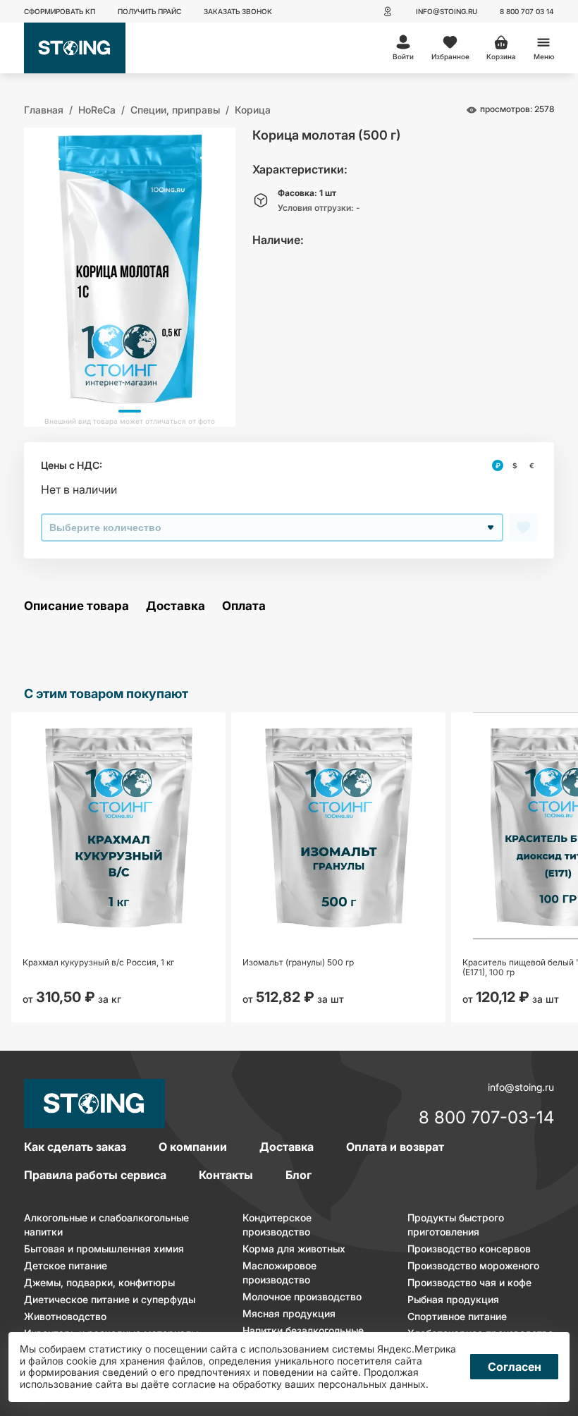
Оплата (244, 606)
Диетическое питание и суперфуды (109, 1299)
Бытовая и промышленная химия (104, 1249)
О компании (193, 1147)
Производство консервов (469, 1249)
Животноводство (65, 1316)
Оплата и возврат (395, 1147)
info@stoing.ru (446, 11)
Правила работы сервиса (95, 1175)
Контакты (226, 1175)
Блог (298, 1175)
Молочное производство (302, 1296)
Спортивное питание (457, 1316)
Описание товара (76, 606)
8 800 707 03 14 (527, 11)
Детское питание (65, 1265)
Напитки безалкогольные (303, 1330)
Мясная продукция (289, 1313)
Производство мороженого (473, 1265)
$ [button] (514, 465)
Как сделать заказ (75, 1147)
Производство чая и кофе (469, 1282)
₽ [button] (498, 465)
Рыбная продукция (453, 1299)
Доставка (175, 606)
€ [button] (531, 465)
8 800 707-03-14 (486, 1118)
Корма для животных (293, 1249)
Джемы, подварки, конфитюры (99, 1282)
